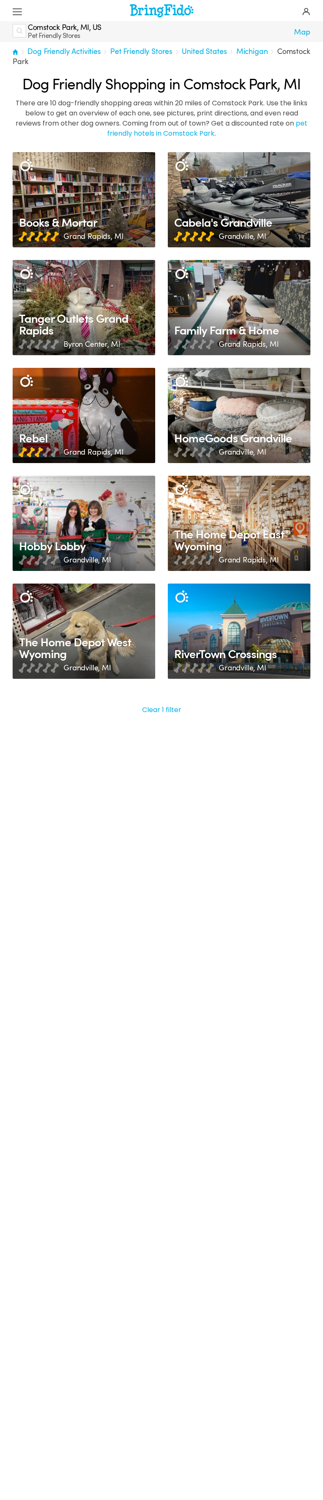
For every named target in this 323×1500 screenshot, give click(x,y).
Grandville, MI (242, 236)
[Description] (26, 165)
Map (302, 32)
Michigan (252, 51)
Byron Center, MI (92, 344)
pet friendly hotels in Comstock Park (207, 128)
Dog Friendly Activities (64, 51)
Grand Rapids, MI (93, 236)
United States (204, 51)
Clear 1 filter (161, 710)
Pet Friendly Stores (141, 51)
